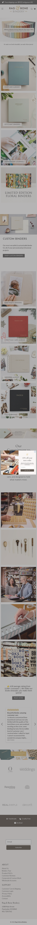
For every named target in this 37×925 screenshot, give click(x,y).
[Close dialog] (35, 451)
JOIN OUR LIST (27, 470)
